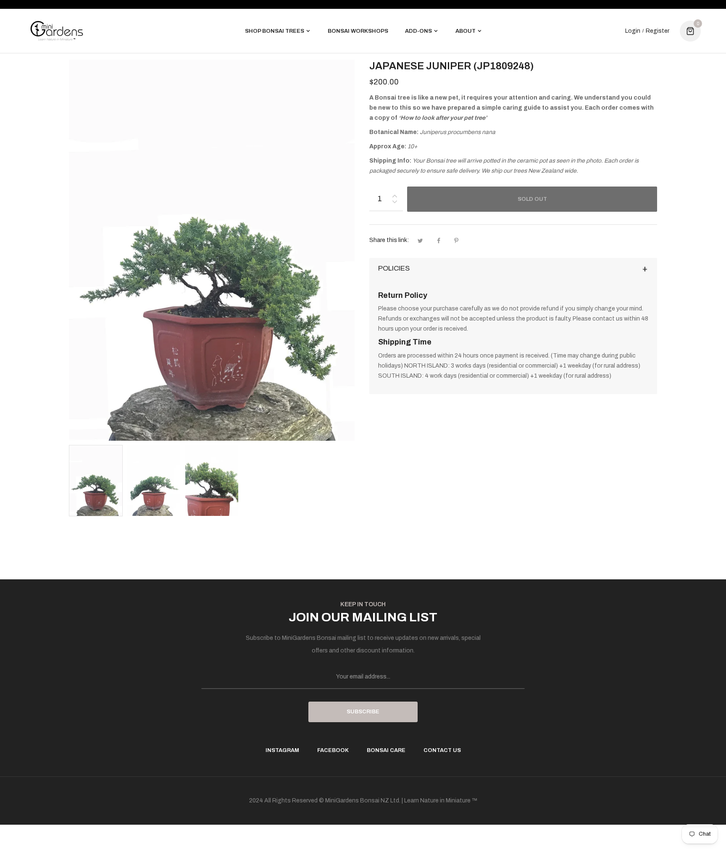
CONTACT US (442, 750)
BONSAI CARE (386, 750)
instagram (282, 750)
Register (657, 31)
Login (632, 31)
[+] (394, 194)
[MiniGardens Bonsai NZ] (56, 31)
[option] (96, 480)
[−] (394, 203)
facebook (333, 750)
